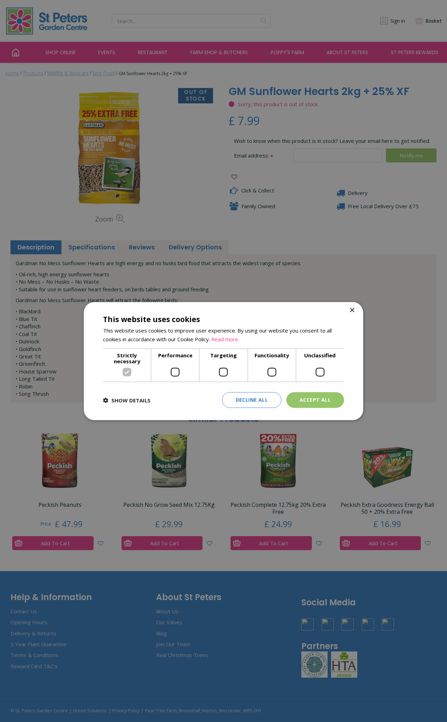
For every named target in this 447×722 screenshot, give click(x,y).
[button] (127, 400)
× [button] (351, 310)
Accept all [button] (315, 399)
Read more (224, 338)
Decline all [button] (252, 399)
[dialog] (223, 361)
